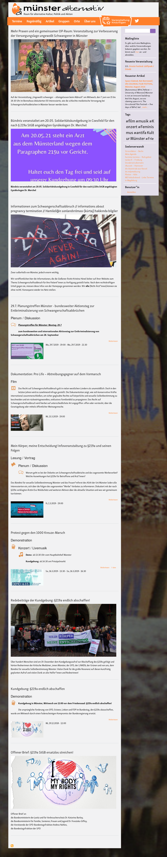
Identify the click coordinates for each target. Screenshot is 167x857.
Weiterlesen (113, 341)
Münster (137, 138)
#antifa (140, 132)
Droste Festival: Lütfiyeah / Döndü (139, 67)
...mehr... (144, 107)
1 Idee (113, 567)
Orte (77, 20)
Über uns (89, 20)
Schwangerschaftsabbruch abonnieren (12, 846)
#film (130, 120)
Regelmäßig (34, 20)
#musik (142, 120)
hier (137, 51)
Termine (17, 20)
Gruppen (63, 20)
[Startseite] (58, 9)
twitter (137, 21)
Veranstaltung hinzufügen (116, 16)
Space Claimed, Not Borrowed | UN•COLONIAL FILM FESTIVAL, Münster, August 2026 (139, 83)
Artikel (50, 20)
